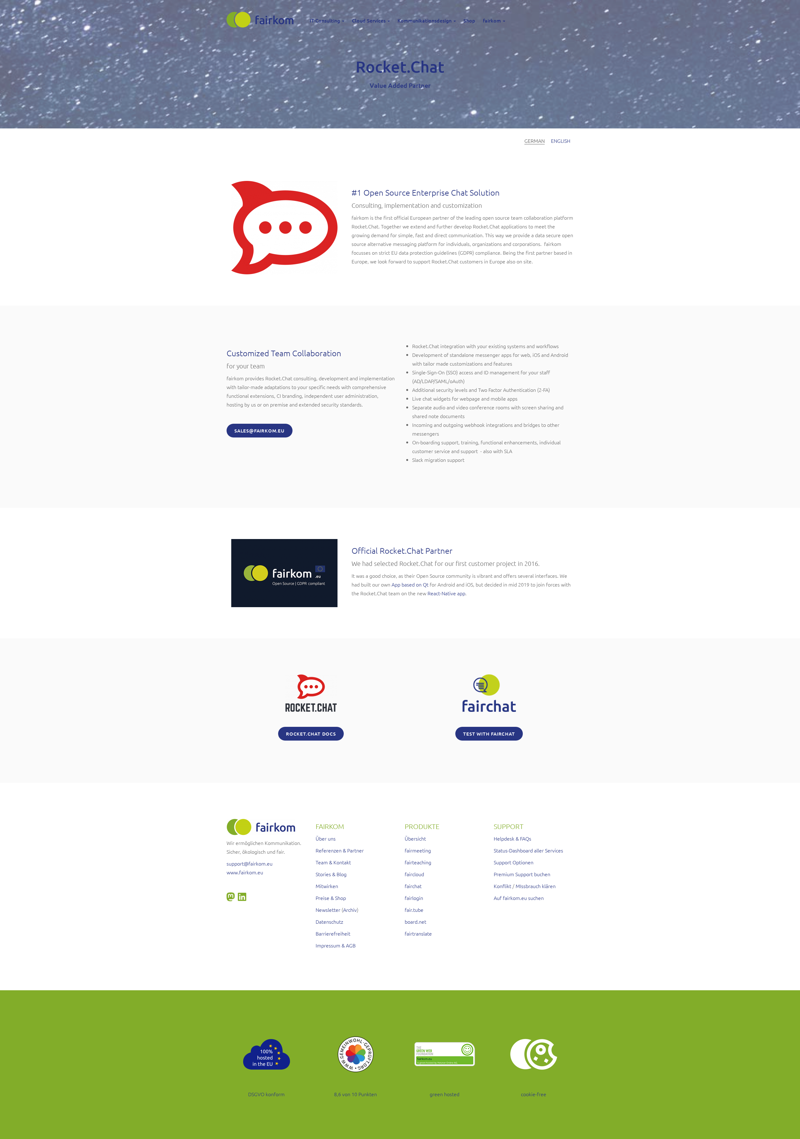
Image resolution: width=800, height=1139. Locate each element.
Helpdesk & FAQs (512, 838)
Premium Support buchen (522, 874)
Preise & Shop (331, 897)
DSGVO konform (266, 1094)
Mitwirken (327, 885)
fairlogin (414, 897)
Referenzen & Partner (340, 850)
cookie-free (533, 1094)
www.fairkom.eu (245, 872)
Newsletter (328, 909)
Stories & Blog (331, 874)
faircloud (414, 874)
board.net (415, 921)
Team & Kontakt (333, 862)
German (534, 140)
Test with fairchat (489, 734)
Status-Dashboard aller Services (528, 850)
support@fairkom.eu (249, 863)
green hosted (444, 1094)
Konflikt (502, 885)
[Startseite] (262, 19)
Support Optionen (513, 862)
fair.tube (414, 909)
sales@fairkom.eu (259, 430)
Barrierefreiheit (333, 933)
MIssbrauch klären (536, 885)
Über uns (326, 838)
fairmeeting (418, 850)
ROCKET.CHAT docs (311, 734)
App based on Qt (410, 584)
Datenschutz (329, 921)
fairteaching (418, 862)
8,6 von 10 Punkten (355, 1094)
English (560, 140)
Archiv (350, 909)
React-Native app (446, 593)
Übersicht (415, 838)
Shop (469, 20)
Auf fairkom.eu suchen (519, 897)
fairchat (413, 885)
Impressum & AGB (336, 945)
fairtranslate (418, 933)
